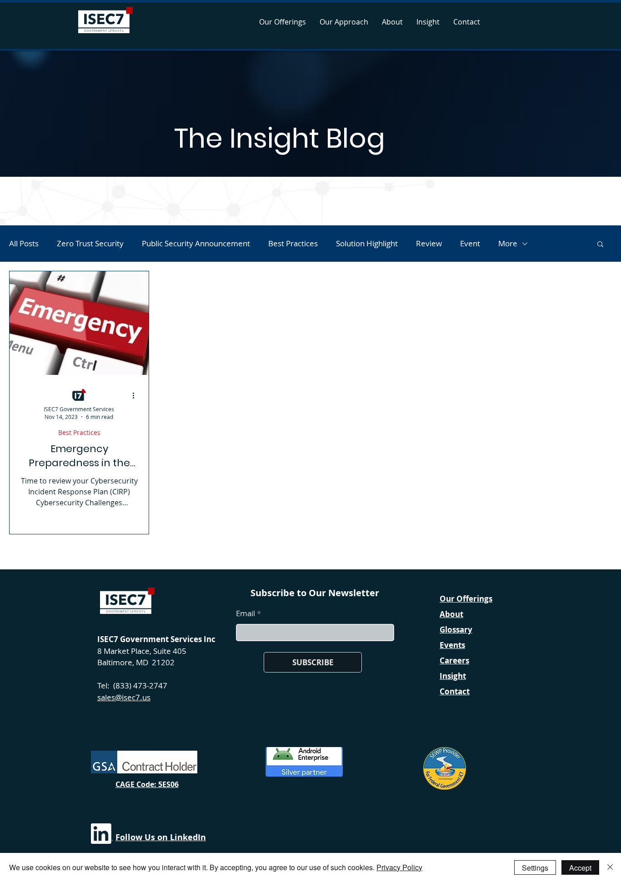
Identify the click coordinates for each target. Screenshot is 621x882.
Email (245, 613)
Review (429, 243)
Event (470, 243)
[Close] (610, 867)
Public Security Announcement (196, 243)
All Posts (24, 243)
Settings (535, 867)
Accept (580, 867)
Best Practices (293, 243)
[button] (600, 244)
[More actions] (136, 395)
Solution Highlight (367, 243)
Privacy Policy (399, 867)
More (507, 243)
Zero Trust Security (90, 243)
